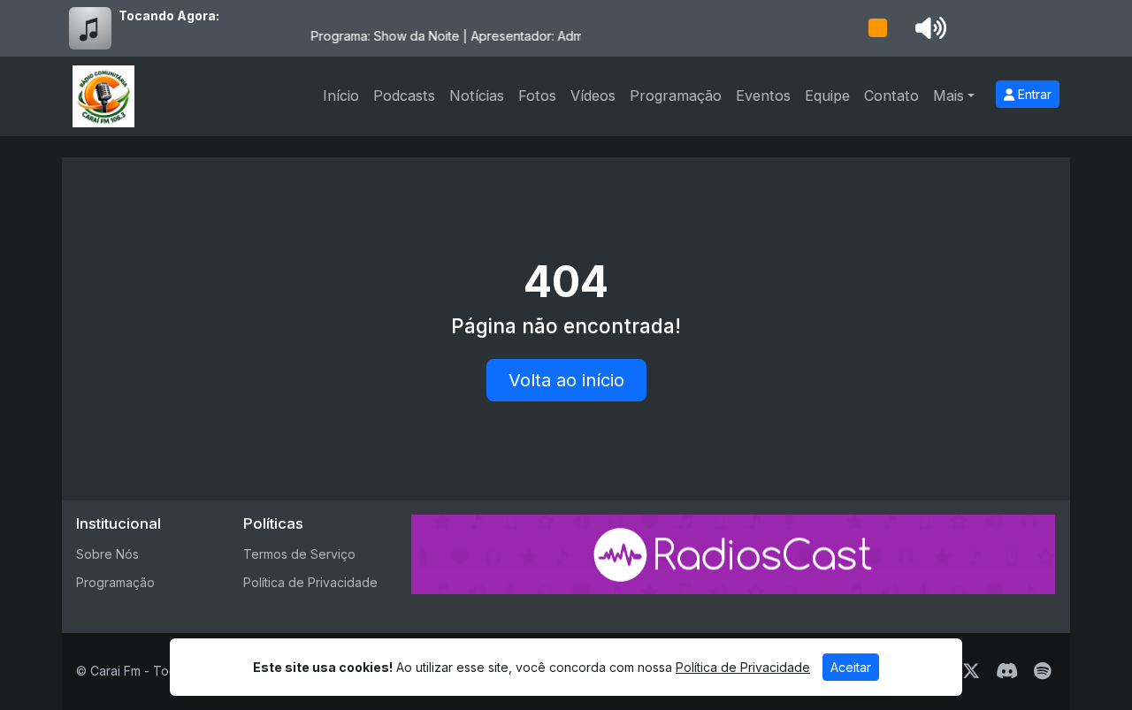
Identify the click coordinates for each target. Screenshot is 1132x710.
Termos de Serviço (299, 553)
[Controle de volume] (927, 28)
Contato (891, 95)
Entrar (1033, 94)
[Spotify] (1042, 671)
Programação (676, 95)
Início (341, 95)
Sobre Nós (107, 553)
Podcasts (404, 95)
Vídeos (593, 95)
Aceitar (850, 667)
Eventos (763, 95)
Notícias (476, 95)
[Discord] (1007, 671)
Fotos (537, 95)
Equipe (827, 95)
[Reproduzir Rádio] (877, 28)
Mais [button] (948, 95)
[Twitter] (971, 671)
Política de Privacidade (310, 582)
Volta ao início (566, 380)
